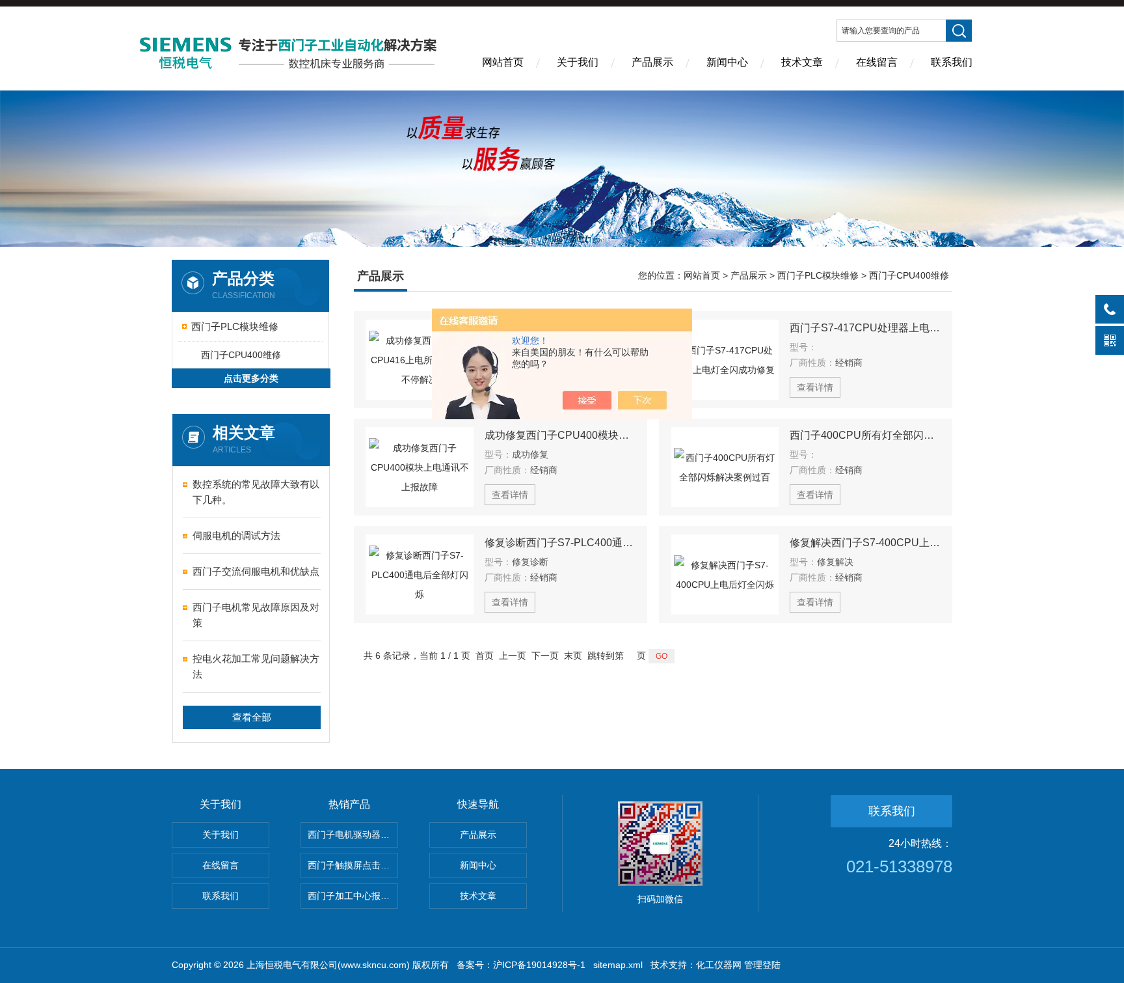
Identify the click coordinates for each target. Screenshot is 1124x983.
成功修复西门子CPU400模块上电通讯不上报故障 (560, 435)
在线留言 (877, 62)
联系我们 (951, 62)
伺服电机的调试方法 (236, 535)
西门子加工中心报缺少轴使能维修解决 (353, 896)
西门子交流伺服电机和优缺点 (256, 571)
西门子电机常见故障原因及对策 (256, 615)
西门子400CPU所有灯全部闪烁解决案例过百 (865, 435)
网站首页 (503, 62)
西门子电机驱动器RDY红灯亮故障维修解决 (353, 834)
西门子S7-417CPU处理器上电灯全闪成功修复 (865, 327)
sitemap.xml (618, 965)
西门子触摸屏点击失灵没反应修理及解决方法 (353, 865)
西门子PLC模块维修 (234, 326)
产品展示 (652, 62)
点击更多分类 (251, 378)
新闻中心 (727, 62)
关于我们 (577, 62)
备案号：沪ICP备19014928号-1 (521, 965)
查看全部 (251, 717)
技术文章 (802, 62)
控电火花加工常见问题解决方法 (256, 666)
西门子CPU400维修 (241, 355)
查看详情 (815, 387)
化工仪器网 (719, 965)
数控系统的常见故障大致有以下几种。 (256, 491)
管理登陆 (762, 965)
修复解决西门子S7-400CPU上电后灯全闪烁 (865, 542)
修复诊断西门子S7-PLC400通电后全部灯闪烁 (560, 542)
